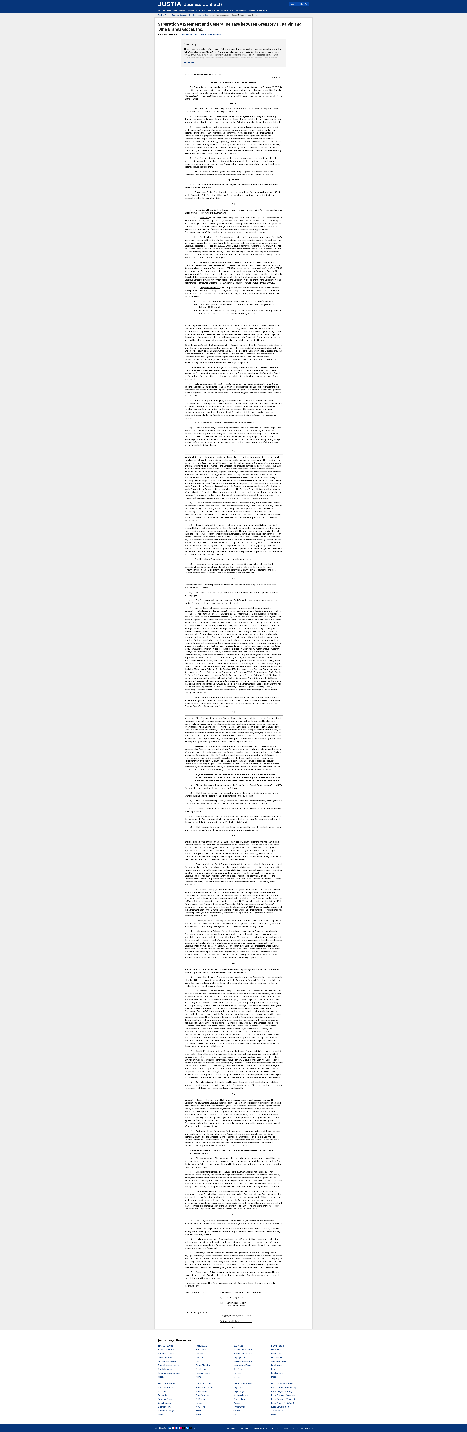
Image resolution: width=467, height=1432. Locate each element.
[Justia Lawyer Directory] (194, 1428)
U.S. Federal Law (167, 1383)
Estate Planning (203, 1365)
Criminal (199, 1353)
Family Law (201, 1369)
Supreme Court (165, 1399)
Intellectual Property (243, 1361)
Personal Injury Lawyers (169, 1373)
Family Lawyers (165, 1369)
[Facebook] (176, 1428)
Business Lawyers (166, 1353)
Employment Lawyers (168, 1361)
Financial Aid (276, 1357)
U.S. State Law (203, 1383)
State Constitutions (204, 1387)
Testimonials (277, 1410)
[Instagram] (180, 1428)
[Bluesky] (187, 1428)
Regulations (163, 1395)
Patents (237, 1403)
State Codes (201, 1391)
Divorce (199, 1357)
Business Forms (241, 1395)
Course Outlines (278, 1361)
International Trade (242, 1365)
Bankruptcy (201, 1349)
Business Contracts (179, 15)
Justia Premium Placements (283, 1395)
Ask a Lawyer (179, 10)
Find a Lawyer (164, 10)
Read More (189, 62)
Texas (198, 1410)
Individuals (201, 1345)
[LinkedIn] (169, 1428)
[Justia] (169, 4)
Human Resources (188, 34)
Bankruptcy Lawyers (167, 1349)
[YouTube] (173, 1428)
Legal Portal (243, 1428)
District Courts (164, 1407)
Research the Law (196, 10)
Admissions (276, 1353)
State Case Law (203, 1395)
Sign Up (303, 4)
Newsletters (241, 10)
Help (262, 1428)
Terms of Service (273, 1428)
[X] (190, 1428)
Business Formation (243, 1349)
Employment (239, 1357)
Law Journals (277, 1365)
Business (238, 1345)
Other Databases (243, 1383)
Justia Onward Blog (280, 1407)
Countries (238, 1410)
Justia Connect (230, 1428)
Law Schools (213, 10)
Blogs (273, 1369)
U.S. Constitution (165, 1387)
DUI (197, 1361)
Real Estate (239, 1369)
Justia (160, 15)
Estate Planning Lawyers (169, 1365)
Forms (167, 15)
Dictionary (276, 1349)
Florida (199, 1403)
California (200, 1399)
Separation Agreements (210, 34)
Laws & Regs (227, 10)
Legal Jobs (238, 1387)
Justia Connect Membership (283, 1387)
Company (254, 1428)
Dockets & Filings (166, 1410)
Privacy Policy (288, 1428)
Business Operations (243, 1353)
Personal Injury (203, 1373)
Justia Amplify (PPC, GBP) (282, 1403)
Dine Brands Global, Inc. (198, 15)
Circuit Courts (164, 1403)
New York (200, 1407)
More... (161, 1376)
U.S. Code (162, 1391)
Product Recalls (240, 1399)
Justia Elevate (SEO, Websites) (284, 1399)
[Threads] (183, 1428)
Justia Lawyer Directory (281, 1391)
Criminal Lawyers (166, 1357)
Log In (293, 4)
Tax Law (237, 1373)
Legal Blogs (239, 1391)
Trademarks (239, 1407)
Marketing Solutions (258, 10)
